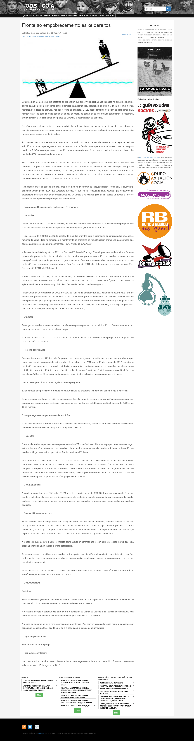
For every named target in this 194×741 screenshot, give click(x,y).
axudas (29, 36)
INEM (34, 36)
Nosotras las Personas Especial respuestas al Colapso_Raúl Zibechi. (76, 701)
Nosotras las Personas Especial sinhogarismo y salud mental (75, 696)
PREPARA (58, 36)
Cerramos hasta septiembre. (111, 683)
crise (24, 36)
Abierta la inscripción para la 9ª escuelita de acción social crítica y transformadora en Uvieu (38, 688)
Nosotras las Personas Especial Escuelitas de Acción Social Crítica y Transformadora (76, 690)
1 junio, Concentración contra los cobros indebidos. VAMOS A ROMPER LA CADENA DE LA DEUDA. (115, 706)
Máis (39, 695)
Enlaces (110, 16)
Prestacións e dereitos (64, 16)
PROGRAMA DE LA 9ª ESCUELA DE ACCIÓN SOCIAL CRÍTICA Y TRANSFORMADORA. (115, 687)
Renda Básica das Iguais (91, 16)
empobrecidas (49, 36)
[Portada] (40, 7)
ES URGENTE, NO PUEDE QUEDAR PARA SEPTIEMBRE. (114, 692)
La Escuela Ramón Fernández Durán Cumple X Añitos (38, 682)
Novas (47, 16)
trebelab (41, 733)
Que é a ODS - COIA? (32, 16)
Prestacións (126, 35)
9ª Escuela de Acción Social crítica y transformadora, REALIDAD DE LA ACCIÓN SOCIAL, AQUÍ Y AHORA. (115, 698)
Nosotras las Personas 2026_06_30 (75, 706)
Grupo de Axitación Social (149, 157)
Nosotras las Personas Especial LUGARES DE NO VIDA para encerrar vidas (75, 683)
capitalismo (40, 36)
